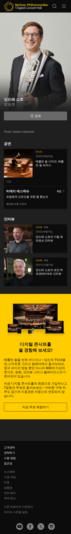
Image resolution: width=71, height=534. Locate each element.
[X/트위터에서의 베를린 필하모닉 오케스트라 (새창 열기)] (40, 526)
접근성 (8, 463)
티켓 (6, 482)
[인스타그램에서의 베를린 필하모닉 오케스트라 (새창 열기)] (51, 526)
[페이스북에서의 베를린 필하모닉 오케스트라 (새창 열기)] (30, 526)
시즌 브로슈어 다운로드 (18, 506)
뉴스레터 (9, 471)
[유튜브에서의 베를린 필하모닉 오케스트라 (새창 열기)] (19, 526)
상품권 (8, 487)
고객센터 (9, 447)
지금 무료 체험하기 (35, 407)
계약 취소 (10, 498)
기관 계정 (10, 477)
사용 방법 (10, 458)
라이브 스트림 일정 (16, 512)
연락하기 (9, 452)
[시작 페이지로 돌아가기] (26, 6)
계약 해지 (10, 493)
